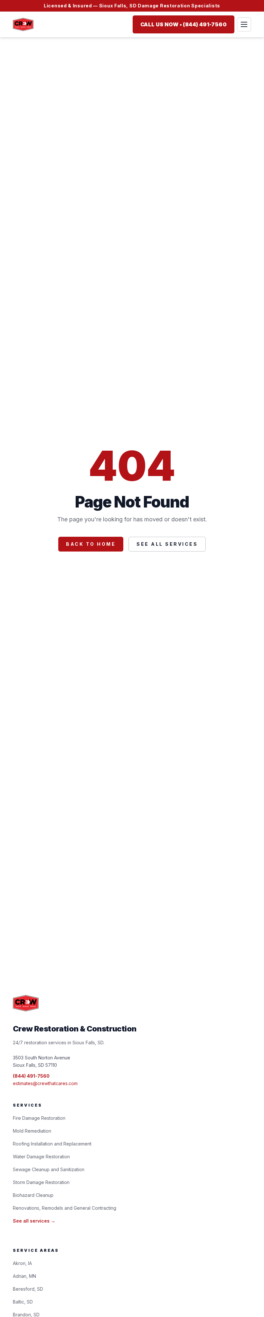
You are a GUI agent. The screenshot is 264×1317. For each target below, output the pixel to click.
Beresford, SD (28, 1289)
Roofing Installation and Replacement (52, 1143)
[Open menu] (244, 24)
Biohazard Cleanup (33, 1195)
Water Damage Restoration (41, 1156)
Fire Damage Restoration (39, 1118)
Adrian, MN (24, 1276)
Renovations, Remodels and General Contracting (64, 1208)
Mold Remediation (32, 1131)
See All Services (167, 544)
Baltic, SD (23, 1301)
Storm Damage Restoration (41, 1182)
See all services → (34, 1221)
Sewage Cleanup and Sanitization (48, 1169)
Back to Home (91, 544)
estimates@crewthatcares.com (45, 1083)
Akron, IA (22, 1263)
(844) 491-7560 (31, 1076)
